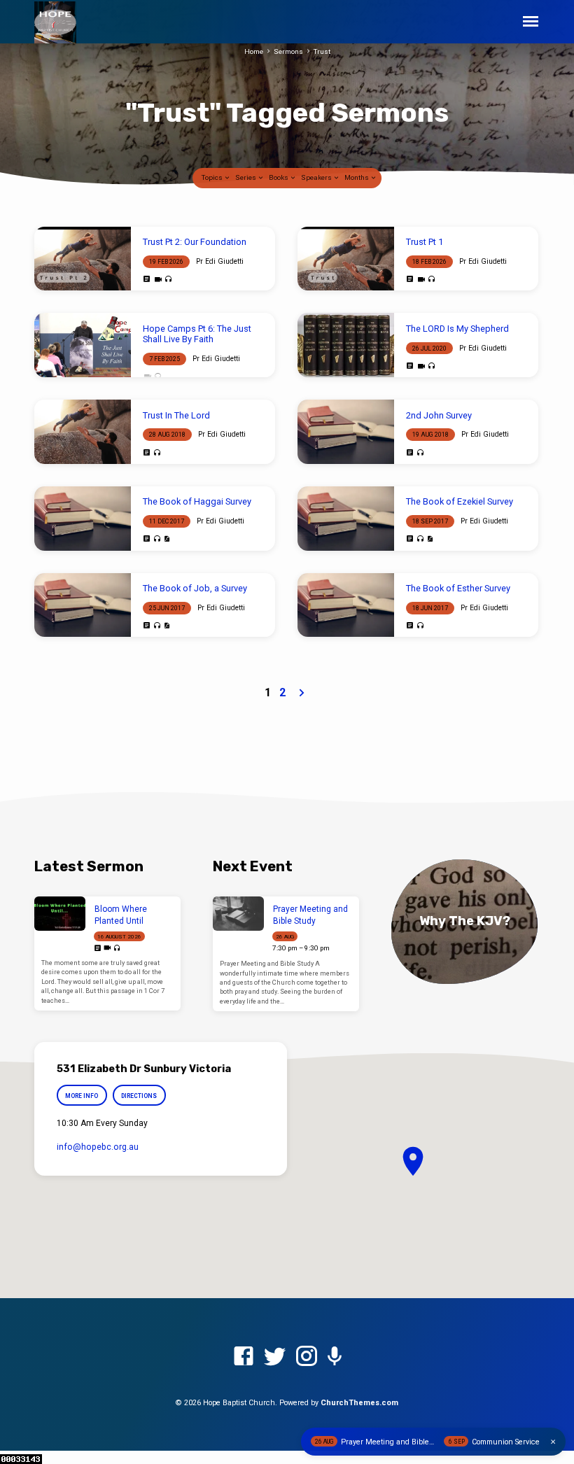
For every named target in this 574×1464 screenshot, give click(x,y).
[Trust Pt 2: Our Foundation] (82, 259)
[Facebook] (243, 1357)
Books (279, 177)
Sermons (288, 51)
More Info (81, 1095)
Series (246, 177)
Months (357, 177)
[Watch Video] (157, 279)
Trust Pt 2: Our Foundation (194, 242)
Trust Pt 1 (424, 242)
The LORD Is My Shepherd (457, 328)
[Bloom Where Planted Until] (59, 913)
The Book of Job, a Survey (195, 588)
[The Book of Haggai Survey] (82, 518)
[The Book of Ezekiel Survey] (346, 518)
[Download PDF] (166, 539)
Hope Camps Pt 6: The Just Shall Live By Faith (197, 333)
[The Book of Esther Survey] (346, 605)
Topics (213, 177)
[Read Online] (147, 279)
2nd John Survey (439, 415)
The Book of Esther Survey (458, 588)
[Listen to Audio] (168, 279)
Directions (139, 1095)
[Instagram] (306, 1357)
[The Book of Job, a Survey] (82, 605)
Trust (322, 51)
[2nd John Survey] (346, 432)
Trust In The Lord (176, 415)
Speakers (317, 177)
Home (253, 51)
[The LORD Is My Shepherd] (346, 345)
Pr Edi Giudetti (220, 261)
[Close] (553, 1442)
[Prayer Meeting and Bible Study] (238, 913)
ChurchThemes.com (359, 1402)
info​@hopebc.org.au (98, 1147)
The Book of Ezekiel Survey (459, 501)
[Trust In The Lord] (82, 432)
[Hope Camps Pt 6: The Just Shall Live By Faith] (82, 345)
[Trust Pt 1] (346, 259)
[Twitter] (275, 1357)
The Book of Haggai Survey (197, 501)
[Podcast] (334, 1357)
